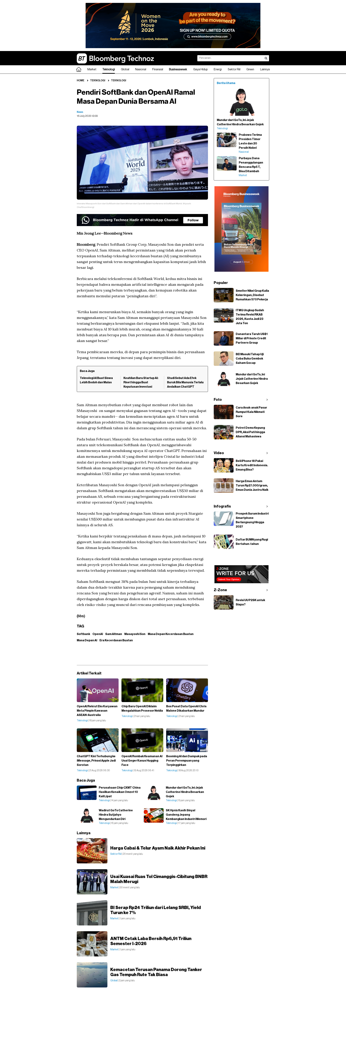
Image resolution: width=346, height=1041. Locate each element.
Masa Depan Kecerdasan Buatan (171, 634)
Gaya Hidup (200, 69)
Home (80, 80)
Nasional (140, 69)
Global (125, 69)
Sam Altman (113, 634)
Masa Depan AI (87, 640)
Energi (218, 69)
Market (91, 69)
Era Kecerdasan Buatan (116, 640)
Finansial (157, 69)
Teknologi (108, 69)
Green (250, 69)
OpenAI (97, 634)
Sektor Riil (234, 69)
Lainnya (265, 69)
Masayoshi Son (134, 634)
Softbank (83, 634)
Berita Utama (226, 83)
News (80, 112)
